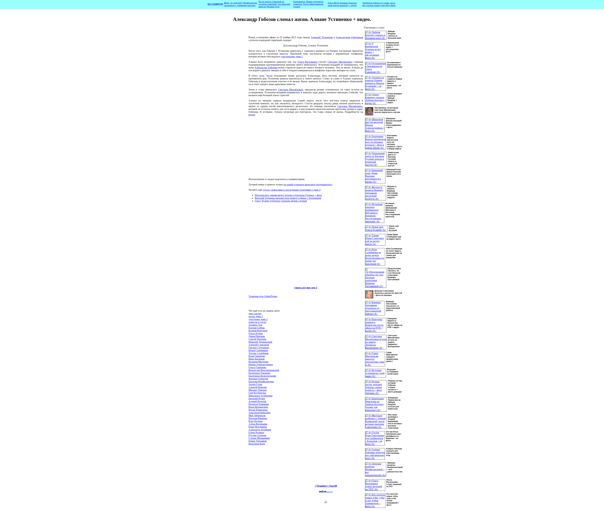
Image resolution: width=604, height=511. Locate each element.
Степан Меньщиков (259, 438)
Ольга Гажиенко (257, 367)
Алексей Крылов (258, 387)
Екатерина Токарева (259, 373)
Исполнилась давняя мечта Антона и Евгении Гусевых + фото (288, 195)
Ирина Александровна (261, 364)
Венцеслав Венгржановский (264, 370)
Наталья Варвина (258, 418)
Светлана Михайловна (290, 89)
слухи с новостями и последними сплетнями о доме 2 (291, 190)
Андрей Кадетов (257, 401)
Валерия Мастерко (258, 361)
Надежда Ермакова (259, 404)
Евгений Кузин (257, 398)
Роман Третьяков (258, 441)
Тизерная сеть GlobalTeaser (263, 296)
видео (252, 114)
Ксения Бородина (258, 330)
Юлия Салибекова (258, 350)
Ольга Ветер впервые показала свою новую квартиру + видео (342, 4)
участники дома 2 (258, 319)
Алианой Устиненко (322, 37)
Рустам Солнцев (257, 435)
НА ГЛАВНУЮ (215, 4)
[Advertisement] (224, 79)
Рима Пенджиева (258, 426)
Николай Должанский (260, 342)
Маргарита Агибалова (260, 395)
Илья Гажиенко (257, 356)
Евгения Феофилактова (261, 381)
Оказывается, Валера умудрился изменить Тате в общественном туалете (308, 4)
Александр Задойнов (260, 429)
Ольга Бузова (256, 333)
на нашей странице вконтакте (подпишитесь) (307, 184)
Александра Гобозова (266, 67)
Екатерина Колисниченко (262, 376)
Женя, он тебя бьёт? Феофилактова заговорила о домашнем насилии (240, 4)
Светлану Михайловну (340, 62)
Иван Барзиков (257, 359)
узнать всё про (302, 287)
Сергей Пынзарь (257, 339)
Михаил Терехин (258, 390)
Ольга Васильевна (307, 62)
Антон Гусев (255, 384)
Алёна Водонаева (258, 424)
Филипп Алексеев (258, 378)
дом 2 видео (255, 313)
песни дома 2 (256, 316)
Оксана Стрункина (259, 347)
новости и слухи (257, 322)
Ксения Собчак (257, 327)
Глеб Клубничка (257, 393)
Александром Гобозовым (349, 37)
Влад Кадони (256, 421)
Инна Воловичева (258, 407)
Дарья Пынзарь (257, 336)
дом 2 (314, 287)
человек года (255, 325)
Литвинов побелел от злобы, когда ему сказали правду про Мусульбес (379, 4)
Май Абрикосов (257, 415)
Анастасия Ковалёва (259, 412)
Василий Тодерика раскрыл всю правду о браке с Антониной (288, 198)
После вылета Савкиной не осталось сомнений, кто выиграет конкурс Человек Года (274, 4)
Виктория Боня (257, 443)
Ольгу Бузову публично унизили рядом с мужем (281, 201)
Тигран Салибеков (258, 353)
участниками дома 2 (292, 56)
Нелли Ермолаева (258, 409)
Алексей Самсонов (259, 344)
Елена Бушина (256, 432)
